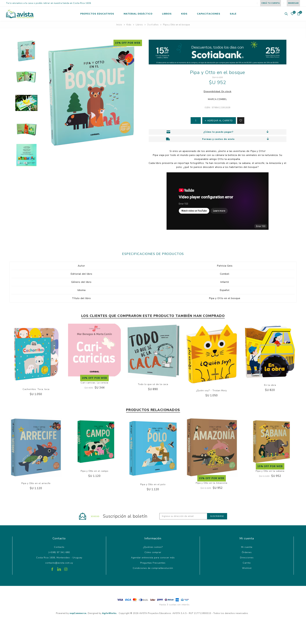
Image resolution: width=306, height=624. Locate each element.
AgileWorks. (109, 613)
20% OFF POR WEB (94, 378)
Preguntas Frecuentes (152, 562)
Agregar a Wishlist (32, 365)
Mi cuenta (246, 547)
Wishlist (246, 568)
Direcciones (247, 557)
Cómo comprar (153, 552)
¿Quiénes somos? (153, 547)
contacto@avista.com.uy (59, 562)
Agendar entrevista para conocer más (153, 557)
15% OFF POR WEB (127, 42)
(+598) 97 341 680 (59, 552)
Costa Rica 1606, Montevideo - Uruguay (59, 557)
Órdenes (247, 552)
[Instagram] (65, 568)
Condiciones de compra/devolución (153, 568)
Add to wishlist (240, 120)
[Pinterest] (59, 568)
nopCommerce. (78, 613)
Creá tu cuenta (270, 3)
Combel (222, 99)
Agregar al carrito (39, 365)
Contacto (59, 547)
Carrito (247, 562)
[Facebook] (52, 568)
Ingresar (293, 3)
